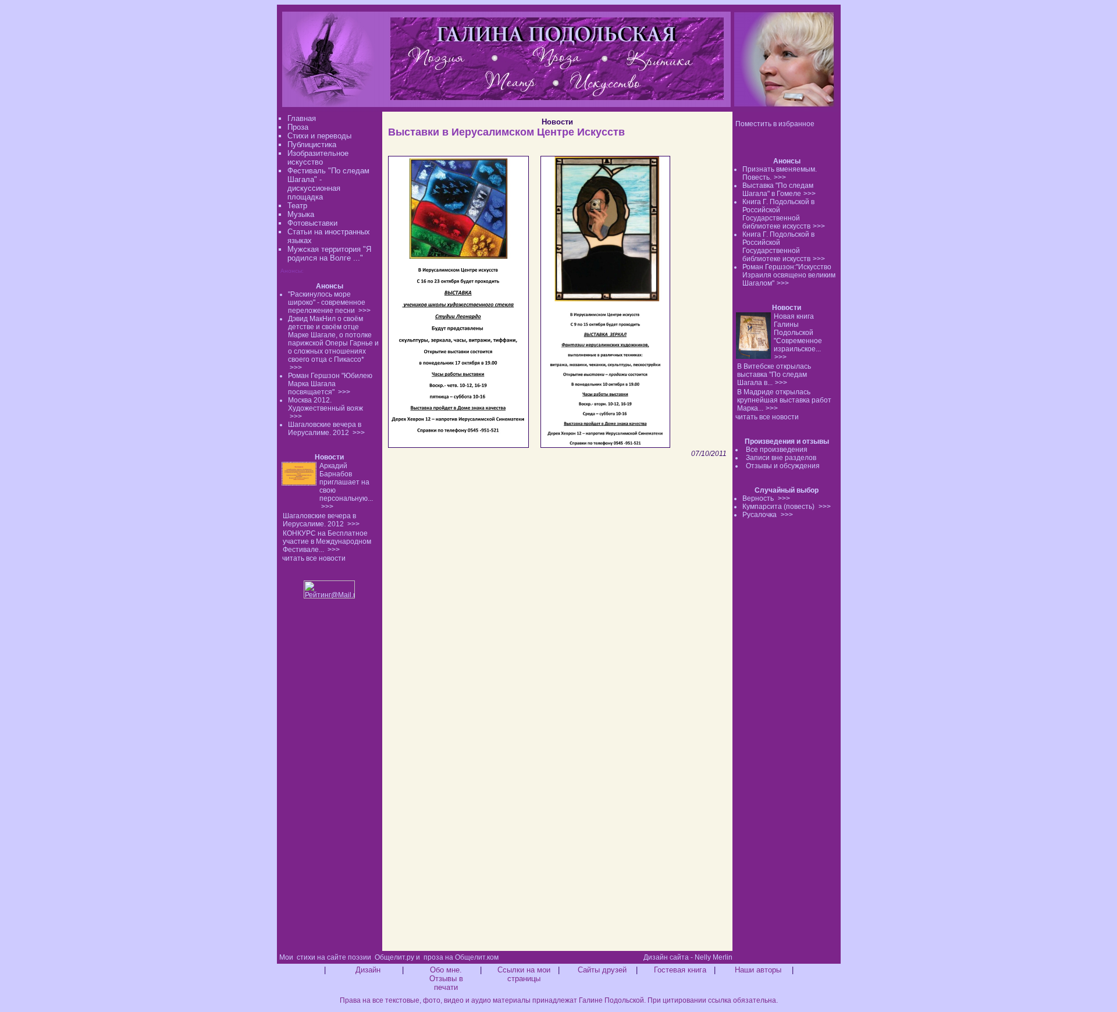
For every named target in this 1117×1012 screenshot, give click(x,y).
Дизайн (367, 969)
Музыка (300, 214)
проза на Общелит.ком (461, 957)
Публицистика (311, 144)
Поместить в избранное (774, 124)
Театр (297, 205)
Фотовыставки (312, 223)
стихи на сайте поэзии (334, 957)
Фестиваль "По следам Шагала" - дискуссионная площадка (328, 183)
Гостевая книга (680, 969)
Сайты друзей (602, 969)
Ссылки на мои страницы (523, 974)
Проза (297, 127)
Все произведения (776, 450)
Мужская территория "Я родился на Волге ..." (329, 253)
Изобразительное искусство (317, 157)
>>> (780, 177)
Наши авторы (758, 969)
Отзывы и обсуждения (783, 466)
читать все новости (767, 417)
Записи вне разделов (781, 458)
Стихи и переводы (319, 135)
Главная (301, 118)
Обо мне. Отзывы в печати (446, 978)
